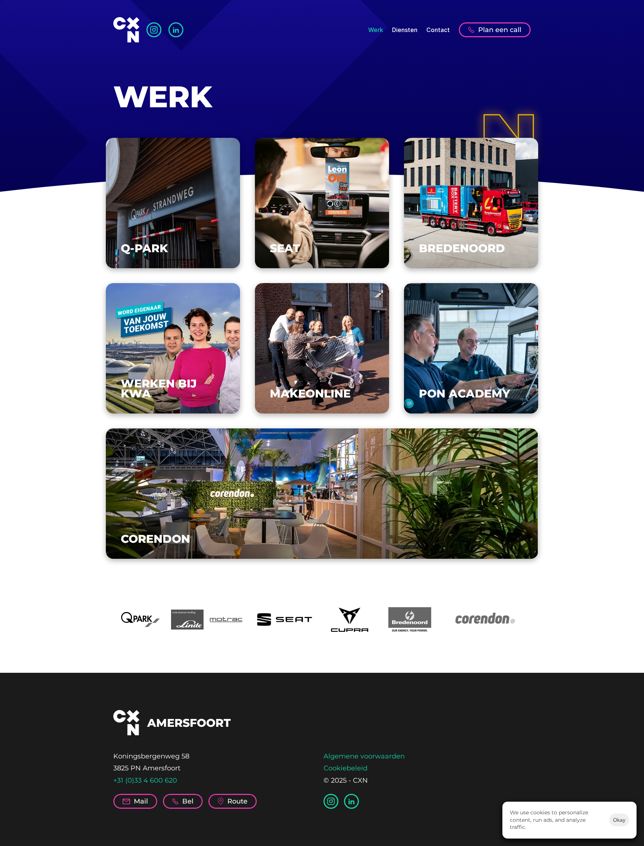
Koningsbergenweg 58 (151, 756)
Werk (375, 30)
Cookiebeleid (345, 768)
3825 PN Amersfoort (146, 768)
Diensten (404, 30)
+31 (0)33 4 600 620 (145, 780)
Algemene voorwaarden (364, 756)
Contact (438, 30)
